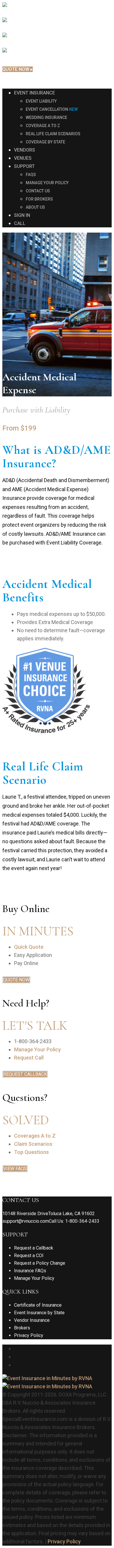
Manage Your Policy (37, 1049)
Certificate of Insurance (38, 1305)
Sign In (9, 79)
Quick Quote (29, 947)
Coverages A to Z (35, 1136)
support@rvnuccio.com (25, 1221)
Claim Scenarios (33, 1144)
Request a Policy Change (39, 1263)
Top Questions (31, 1152)
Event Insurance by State (39, 1312)
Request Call (29, 1058)
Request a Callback (33, 1248)
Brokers (22, 1328)
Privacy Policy (28, 1335)
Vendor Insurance (32, 1320)
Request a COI (29, 1255)
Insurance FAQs (30, 1270)
